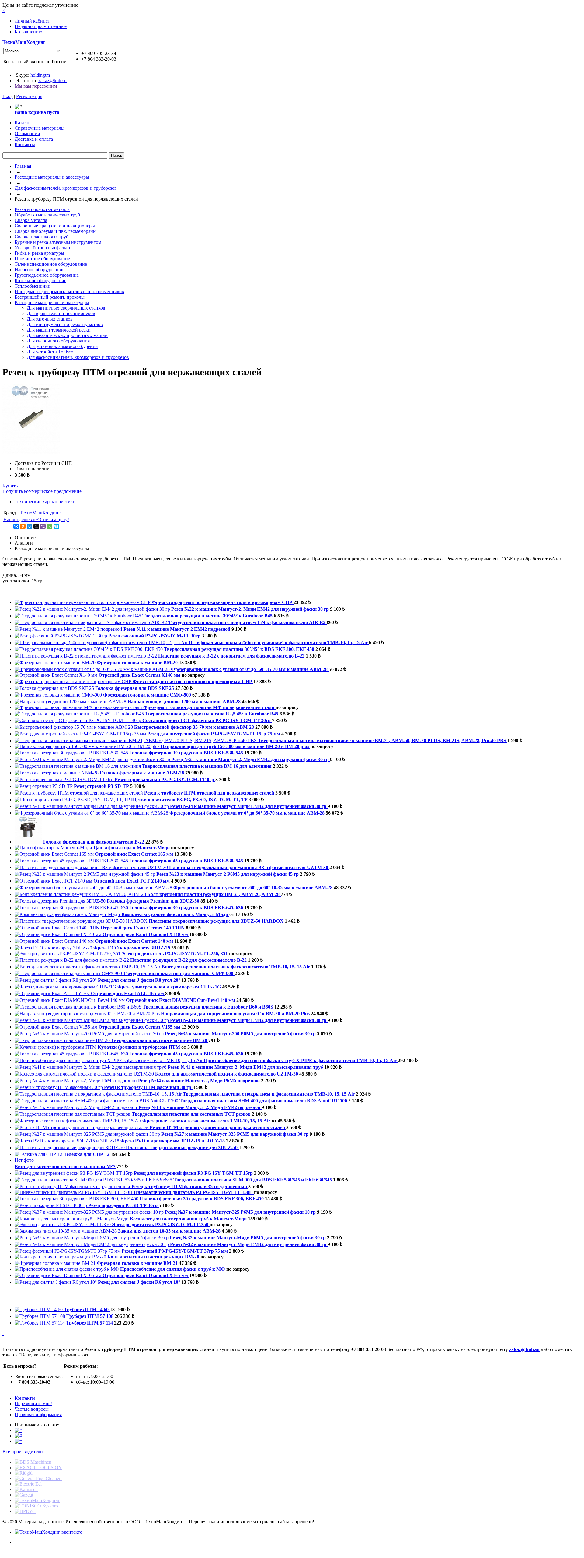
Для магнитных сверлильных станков (66, 308)
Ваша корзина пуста (37, 112)
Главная (23, 166)
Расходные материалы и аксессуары (52, 177)
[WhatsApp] (49, 526)
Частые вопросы (32, 1409)
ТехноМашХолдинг (23, 42)
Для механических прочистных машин (67, 335)
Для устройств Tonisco (50, 351)
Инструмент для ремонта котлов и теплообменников (69, 291)
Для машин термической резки (59, 329)
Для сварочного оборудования (58, 340)
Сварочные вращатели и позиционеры (55, 225)
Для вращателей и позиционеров (61, 313)
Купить (10, 485)
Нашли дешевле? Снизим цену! (36, 519)
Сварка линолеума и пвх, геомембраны (55, 231)
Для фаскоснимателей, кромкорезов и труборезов (66, 188)
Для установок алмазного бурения (62, 346)
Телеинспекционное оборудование (51, 264)
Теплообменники (32, 286)
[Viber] (43, 526)
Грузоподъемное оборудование (47, 275)
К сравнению (28, 31)
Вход (7, 96)
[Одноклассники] (23, 526)
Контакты (25, 1398)
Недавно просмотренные (41, 26)
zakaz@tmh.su (52, 80)
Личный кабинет (32, 20)
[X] (36, 526)
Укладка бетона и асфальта (42, 247)
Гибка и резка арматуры (39, 253)
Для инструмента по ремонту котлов (65, 324)
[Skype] (56, 526)
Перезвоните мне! (33, 1403)
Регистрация (29, 96)
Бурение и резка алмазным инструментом (58, 242)
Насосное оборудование (39, 269)
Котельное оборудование (40, 280)
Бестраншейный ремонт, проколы (50, 297)
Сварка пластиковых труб (41, 236)
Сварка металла (31, 220)
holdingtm (40, 75)
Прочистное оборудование (42, 258)
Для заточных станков (50, 318)
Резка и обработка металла (42, 209)
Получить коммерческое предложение (42, 491)
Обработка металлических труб (47, 214)
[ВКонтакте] (16, 526)
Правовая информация (38, 1414)
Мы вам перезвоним (36, 86)
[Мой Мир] (29, 526)
